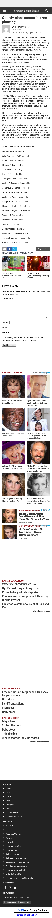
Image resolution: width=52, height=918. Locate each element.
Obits (8, 808)
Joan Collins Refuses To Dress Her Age (12, 401)
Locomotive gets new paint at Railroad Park (25, 605)
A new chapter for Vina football (21, 737)
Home (8, 788)
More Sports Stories (39, 741)
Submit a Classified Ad (15, 870)
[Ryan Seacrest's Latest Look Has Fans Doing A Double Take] (38, 386)
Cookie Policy (25, 902)
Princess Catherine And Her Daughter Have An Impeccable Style (37, 435)
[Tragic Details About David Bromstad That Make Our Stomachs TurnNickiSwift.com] (9, 516)
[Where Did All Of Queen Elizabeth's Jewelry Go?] (13, 452)
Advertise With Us (13, 834)
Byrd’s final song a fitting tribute (38, 277)
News (8, 792)
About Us (10, 826)
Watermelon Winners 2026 (11, 277)
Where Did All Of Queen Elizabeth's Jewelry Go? (12, 467)
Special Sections (12, 812)
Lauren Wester (22, 26)
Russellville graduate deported (20, 592)
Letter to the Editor (14, 874)
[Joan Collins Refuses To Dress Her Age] (13, 386)
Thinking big (9, 733)
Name (5, 322)
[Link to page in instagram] (15, 887)
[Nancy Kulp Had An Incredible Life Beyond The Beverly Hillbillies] (38, 484)
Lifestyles (10, 804)
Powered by (36, 373)
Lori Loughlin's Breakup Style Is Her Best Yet (12, 499)
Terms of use (11, 842)
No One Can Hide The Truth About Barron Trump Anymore (31, 533)
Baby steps (9, 711)
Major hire (8, 721)
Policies (9, 838)
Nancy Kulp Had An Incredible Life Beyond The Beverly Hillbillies (38, 501)
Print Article (43, 249)
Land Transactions (13, 703)
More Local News (41, 611)
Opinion (9, 800)
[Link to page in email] (4, 249)
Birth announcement (14, 854)
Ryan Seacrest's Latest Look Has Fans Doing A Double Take (37, 403)
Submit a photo (12, 850)
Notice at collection (26, 914)
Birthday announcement (16, 858)
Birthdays (8, 699)
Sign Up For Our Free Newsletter (20, 878)
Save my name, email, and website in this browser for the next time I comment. (22, 338)
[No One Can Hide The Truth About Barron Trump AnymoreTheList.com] (9, 532)
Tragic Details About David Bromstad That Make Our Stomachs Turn (34, 518)
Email (5, 327)
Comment (7, 298)
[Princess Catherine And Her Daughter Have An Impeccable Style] (38, 419)
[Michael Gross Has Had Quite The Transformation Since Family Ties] (38, 452)
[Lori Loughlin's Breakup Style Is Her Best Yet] (13, 484)
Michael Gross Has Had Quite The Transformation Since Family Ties (38, 468)
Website (6, 332)
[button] (46, 10)
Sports (8, 796)
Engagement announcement (17, 862)
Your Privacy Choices (35, 910)
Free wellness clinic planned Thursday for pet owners (25, 598)
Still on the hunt (11, 725)
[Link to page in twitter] (14, 249)
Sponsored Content (14, 816)
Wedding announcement (16, 866)
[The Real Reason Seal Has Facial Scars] (13, 419)
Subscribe (10, 830)
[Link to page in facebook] (9, 249)
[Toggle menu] (4, 10)
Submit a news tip (13, 846)
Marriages (8, 707)
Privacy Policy (11, 902)
